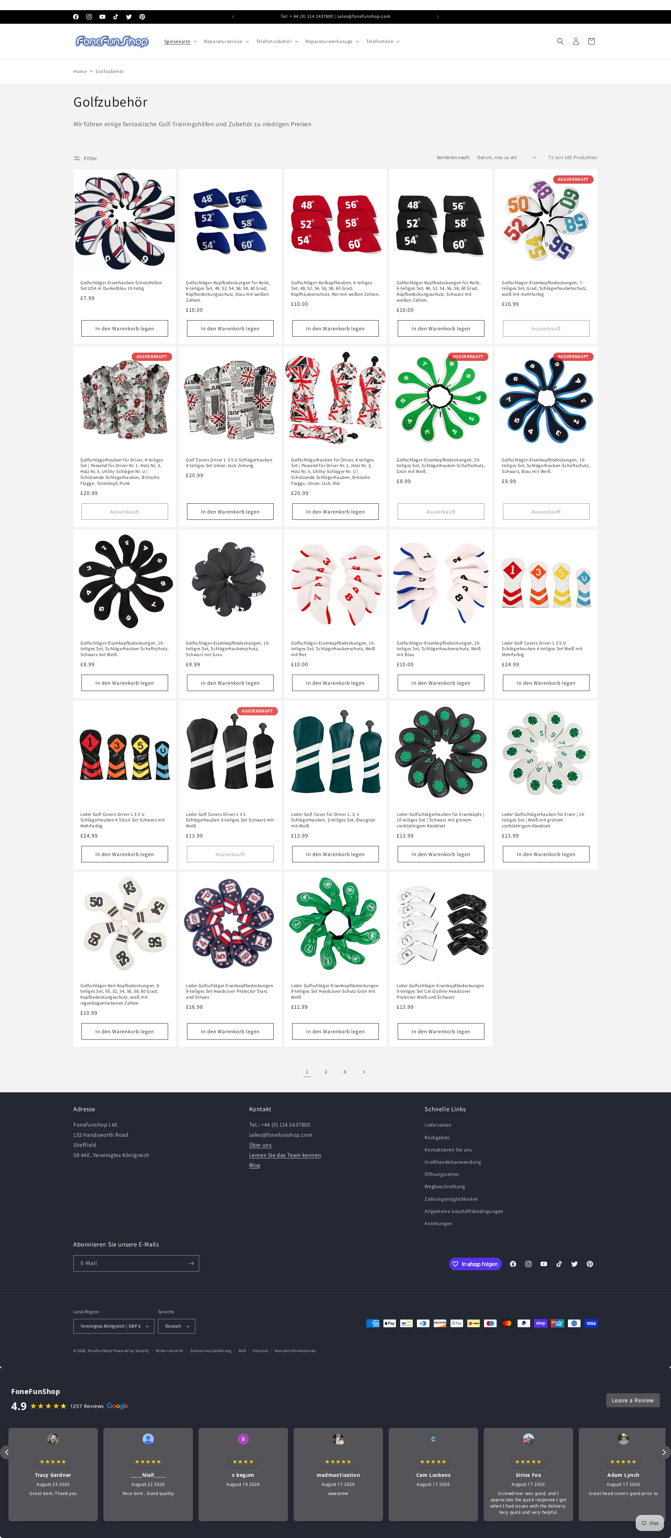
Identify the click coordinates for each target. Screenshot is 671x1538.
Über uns (260, 1145)
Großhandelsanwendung (453, 1162)
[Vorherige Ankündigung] (233, 16)
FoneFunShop (100, 1350)
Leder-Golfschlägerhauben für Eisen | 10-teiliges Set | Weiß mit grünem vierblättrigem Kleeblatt (543, 820)
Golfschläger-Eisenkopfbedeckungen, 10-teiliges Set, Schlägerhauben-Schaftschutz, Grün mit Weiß (441, 466)
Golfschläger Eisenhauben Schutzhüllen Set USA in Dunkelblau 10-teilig (121, 285)
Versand (260, 1350)
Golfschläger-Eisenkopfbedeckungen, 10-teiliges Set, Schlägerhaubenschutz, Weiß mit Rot (333, 649)
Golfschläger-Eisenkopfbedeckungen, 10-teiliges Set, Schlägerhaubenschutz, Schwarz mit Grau (228, 649)
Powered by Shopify (131, 1350)
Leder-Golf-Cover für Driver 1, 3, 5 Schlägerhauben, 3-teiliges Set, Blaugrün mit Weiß (333, 820)
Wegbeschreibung (445, 1186)
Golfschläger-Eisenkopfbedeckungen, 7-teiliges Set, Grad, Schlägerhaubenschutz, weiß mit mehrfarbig (544, 288)
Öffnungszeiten (442, 1174)
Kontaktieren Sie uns (448, 1149)
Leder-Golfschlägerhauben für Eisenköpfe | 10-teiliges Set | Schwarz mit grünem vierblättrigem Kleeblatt (440, 820)
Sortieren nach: (453, 157)
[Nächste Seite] (363, 1072)
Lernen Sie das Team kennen (285, 1154)
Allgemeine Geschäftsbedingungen (464, 1211)
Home (80, 71)
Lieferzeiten (438, 1125)
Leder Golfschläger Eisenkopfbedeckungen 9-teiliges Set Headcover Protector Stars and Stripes (229, 991)
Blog (254, 1165)
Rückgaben (437, 1137)
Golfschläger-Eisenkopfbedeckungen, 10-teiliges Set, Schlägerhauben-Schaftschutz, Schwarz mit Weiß (124, 649)
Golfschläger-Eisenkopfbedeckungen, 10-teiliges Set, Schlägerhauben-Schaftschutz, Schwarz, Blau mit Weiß (546, 466)
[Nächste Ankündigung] (438, 16)
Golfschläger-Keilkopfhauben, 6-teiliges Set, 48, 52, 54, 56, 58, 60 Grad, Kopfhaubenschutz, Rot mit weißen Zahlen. (335, 288)
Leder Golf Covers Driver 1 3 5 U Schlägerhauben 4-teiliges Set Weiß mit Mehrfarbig (542, 649)
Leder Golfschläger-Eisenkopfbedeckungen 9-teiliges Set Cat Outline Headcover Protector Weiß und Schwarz (440, 991)
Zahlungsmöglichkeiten (451, 1198)
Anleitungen (439, 1223)
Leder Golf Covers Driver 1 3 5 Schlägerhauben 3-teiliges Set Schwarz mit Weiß (230, 820)
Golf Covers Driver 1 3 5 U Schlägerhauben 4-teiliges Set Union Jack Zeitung (229, 463)
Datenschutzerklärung (211, 1350)
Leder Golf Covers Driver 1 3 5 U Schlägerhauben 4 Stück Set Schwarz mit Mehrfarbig (122, 820)
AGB (242, 1350)
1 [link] (307, 1071)
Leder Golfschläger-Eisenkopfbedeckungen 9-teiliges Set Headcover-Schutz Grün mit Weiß (334, 991)
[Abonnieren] (191, 1263)
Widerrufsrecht (169, 1350)
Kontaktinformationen (295, 1350)
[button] (180, 41)
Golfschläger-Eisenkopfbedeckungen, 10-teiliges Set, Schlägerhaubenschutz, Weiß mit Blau (439, 649)
